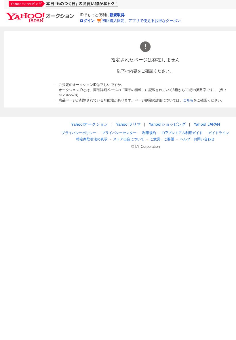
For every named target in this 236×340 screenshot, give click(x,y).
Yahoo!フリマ (128, 124)
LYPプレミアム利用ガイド (182, 133)
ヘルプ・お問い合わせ (197, 139)
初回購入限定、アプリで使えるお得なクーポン (141, 20)
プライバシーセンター (119, 133)
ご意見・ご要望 (162, 139)
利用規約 (149, 133)
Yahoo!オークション (89, 124)
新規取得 (117, 15)
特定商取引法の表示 (91, 139)
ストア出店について (128, 139)
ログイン (87, 20)
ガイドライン (218, 133)
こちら (188, 100)
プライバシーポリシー (79, 133)
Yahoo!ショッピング (167, 124)
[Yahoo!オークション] (40, 14)
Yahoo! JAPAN (207, 124)
